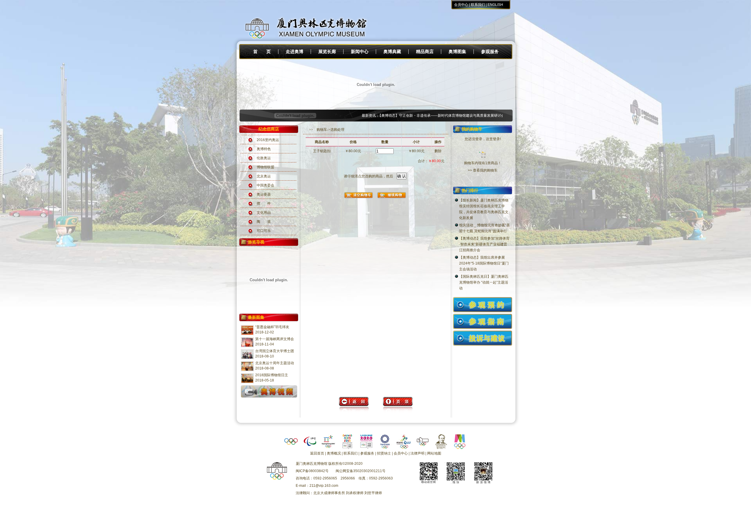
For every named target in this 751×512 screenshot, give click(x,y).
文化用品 (264, 213)
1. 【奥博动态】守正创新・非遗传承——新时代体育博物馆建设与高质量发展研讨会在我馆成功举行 (434, 115)
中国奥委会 (265, 185)
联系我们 (478, 5)
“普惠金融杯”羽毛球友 (272, 327)
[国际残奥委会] (309, 448)
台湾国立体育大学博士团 (274, 351)
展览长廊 (327, 51)
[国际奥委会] (291, 448)
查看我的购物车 (485, 170)
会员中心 (461, 5)
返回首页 (317, 453)
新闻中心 (359, 51)
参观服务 (490, 51)
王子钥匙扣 (322, 151)
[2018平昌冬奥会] (328, 448)
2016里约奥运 (268, 140)
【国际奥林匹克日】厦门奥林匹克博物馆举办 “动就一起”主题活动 (483, 282)
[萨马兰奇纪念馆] (441, 448)
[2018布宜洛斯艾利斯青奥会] (347, 448)
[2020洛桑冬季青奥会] (366, 448)
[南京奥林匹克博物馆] (460, 448)
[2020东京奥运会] (385, 448)
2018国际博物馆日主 (271, 375)
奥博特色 (264, 149)
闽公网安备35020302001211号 (360, 471)
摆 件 (264, 203)
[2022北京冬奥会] (403, 448)
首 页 (262, 51)
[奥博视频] (269, 397)
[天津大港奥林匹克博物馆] (422, 448)
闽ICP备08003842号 (312, 471)
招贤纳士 (384, 453)
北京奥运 (264, 176)
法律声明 (417, 453)
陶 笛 (264, 222)
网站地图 (434, 453)
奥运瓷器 (264, 194)
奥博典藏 (392, 51)
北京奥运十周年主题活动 (274, 363)
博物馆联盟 (265, 167)
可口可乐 (264, 231)
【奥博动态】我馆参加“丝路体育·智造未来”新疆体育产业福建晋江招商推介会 (484, 244)
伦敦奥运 (264, 158)
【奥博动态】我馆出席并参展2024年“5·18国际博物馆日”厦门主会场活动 (484, 263)
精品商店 (425, 51)
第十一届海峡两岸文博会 (274, 339)
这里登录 (493, 139)
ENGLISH (495, 5)
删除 (438, 151)
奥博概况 (334, 453)
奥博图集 (457, 51)
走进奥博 (294, 51)
